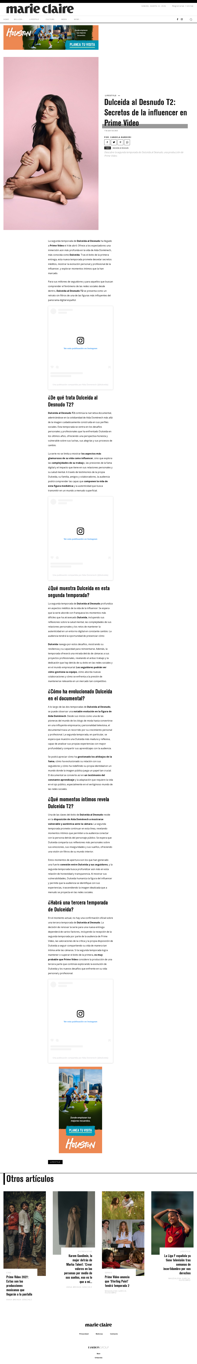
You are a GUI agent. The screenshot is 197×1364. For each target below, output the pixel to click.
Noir (98, 1353)
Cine (8, 1273)
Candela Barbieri (120, 137)
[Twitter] (114, 142)
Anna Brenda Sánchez (19, 1299)
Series (108, 1273)
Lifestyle (111, 95)
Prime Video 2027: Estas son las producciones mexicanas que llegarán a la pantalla (19, 1285)
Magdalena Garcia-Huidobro (116, 1292)
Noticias (99, 1334)
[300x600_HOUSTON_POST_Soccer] (80, 1155)
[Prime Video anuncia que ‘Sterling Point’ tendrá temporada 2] (123, 1233)
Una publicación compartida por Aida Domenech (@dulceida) (80, 384)
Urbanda (98, 1358)
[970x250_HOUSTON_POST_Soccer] (50, 49)
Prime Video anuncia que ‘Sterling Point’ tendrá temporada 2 (117, 1281)
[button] (191, 19)
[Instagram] (182, 19)
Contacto (114, 1334)
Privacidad (84, 1334)
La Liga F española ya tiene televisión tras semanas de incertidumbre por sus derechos (177, 1264)
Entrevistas (85, 1251)
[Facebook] (177, 19)
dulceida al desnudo (121, 148)
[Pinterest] (120, 142)
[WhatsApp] (127, 142)
